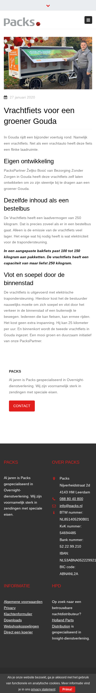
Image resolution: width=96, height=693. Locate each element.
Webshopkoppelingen (21, 626)
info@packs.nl (71, 506)
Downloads (13, 620)
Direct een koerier (18, 632)
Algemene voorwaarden (23, 602)
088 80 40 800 (71, 499)
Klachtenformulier (18, 614)
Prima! (67, 689)
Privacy (10, 608)
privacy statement (43, 689)
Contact (21, 406)
